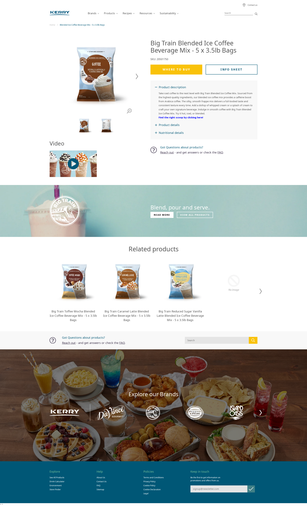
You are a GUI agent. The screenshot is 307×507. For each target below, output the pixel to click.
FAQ (220, 152)
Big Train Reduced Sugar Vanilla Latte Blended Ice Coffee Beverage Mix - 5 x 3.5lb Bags (180, 315)
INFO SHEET (231, 69)
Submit (251, 488)
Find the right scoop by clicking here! (181, 117)
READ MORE (162, 214)
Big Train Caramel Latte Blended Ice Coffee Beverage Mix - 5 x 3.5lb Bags (126, 315)
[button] (137, 76)
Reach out (167, 152)
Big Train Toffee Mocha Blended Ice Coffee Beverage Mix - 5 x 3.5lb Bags (73, 315)
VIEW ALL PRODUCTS (195, 214)
